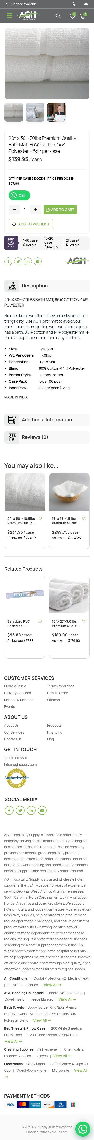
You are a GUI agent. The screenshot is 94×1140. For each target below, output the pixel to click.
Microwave (61, 1070)
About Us (11, 725)
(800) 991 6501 (15, 758)
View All (50, 984)
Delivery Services (17, 693)
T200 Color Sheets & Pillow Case (53, 1035)
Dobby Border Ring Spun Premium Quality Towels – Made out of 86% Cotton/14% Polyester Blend (41, 1014)
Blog (50, 739)
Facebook (8, 261)
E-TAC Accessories (22, 985)
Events (9, 706)
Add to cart (62, 209)
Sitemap (53, 700)
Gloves (42, 1056)
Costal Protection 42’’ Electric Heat (61, 978)
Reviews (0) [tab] (35, 437)
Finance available (24, 4)
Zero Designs (59, 1132)
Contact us (13, 739)
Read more (36, 584)
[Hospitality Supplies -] (28, 15)
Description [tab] (35, 286)
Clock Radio (36, 1064)
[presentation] (10, 63)
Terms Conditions (60, 686)
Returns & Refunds (18, 700)
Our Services (14, 732)
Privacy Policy (15, 686)
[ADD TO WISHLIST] (40, 518)
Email (38, 261)
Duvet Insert (14, 999)
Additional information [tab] (47, 420)
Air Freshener (47, 1049)
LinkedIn (28, 261)
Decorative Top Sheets (65, 993)
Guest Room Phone (31, 1070)
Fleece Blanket (41, 999)
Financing (54, 732)
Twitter (18, 261)
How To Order (57, 693)
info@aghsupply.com (20, 764)
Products (54, 725)
